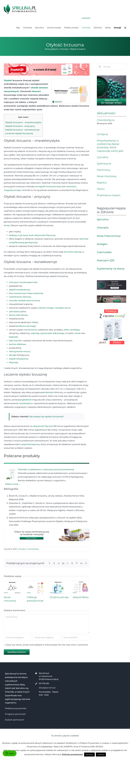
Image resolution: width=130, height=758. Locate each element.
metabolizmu (26, 403)
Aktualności (106, 113)
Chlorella (102, 227)
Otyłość (8, 80)
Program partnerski (15, 714)
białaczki (13, 337)
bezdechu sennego (26, 326)
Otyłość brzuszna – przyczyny (20, 126)
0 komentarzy (33, 549)
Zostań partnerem (14, 720)
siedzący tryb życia (18, 235)
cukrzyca (13, 282)
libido (35, 322)
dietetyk (49, 392)
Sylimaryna (104, 163)
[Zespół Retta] (81, 582)
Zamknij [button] (100, 754)
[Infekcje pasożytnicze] (35, 582)
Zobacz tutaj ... (12, 484)
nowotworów (30, 330)
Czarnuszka (104, 252)
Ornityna (102, 134)
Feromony (103, 169)
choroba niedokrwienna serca (24, 300)
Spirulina (103, 219)
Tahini (100, 188)
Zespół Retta (81, 597)
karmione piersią (72, 252)
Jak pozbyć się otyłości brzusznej (46, 416)
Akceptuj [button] (89, 754)
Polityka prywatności (15, 708)
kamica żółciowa (17, 344)
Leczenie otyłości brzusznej (19, 133)
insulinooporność (28, 282)
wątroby (35, 333)
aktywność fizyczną (43, 426)
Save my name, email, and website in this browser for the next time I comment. (47, 645)
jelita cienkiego (72, 330)
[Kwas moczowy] (12, 582)
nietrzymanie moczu (19, 351)
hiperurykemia (35, 293)
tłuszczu (36, 91)
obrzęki (13, 355)
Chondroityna (106, 120)
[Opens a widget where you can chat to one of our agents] (10, 753)
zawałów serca (62, 308)
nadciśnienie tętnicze (20, 297)
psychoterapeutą (31, 444)
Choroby (21, 549)
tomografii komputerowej (48, 186)
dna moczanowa (17, 293)
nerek (77, 333)
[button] (125, 27)
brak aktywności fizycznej (42, 235)
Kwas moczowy (107, 176)
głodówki (27, 400)
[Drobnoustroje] (58, 582)
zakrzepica (14, 311)
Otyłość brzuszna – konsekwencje (22, 130)
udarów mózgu (46, 308)
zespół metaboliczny (19, 289)
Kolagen (102, 244)
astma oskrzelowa (18, 315)
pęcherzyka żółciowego (52, 333)
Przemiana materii (108, 195)
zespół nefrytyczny (18, 359)
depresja (13, 362)
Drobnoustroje (59, 597)
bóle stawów (15, 340)
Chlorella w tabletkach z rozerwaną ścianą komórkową (46, 469)
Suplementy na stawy (111, 268)
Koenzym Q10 (105, 260)
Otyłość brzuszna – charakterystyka (23, 122)
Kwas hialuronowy (109, 235)
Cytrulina (102, 157)
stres (6, 225)
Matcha (102, 182)
